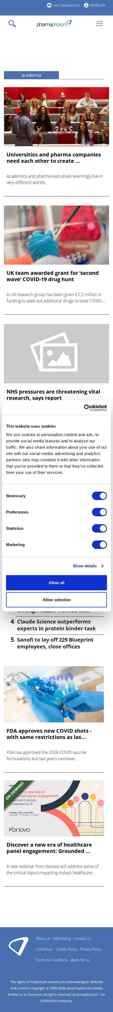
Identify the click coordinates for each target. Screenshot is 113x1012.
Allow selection (57, 599)
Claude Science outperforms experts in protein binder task (56, 625)
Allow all (56, 582)
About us (42, 938)
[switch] (99, 512)
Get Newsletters (66, 5)
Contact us (82, 938)
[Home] (54, 23)
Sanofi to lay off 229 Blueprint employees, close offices (55, 643)
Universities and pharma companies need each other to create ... (54, 157)
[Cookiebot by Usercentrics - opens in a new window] (84, 407)
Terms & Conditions (51, 959)
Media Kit (97, 5)
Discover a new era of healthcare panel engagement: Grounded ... (49, 848)
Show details (85, 566)
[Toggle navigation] (13, 24)
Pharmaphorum (18, 946)
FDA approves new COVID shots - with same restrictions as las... (49, 734)
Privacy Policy (90, 949)
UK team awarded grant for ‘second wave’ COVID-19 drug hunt (53, 276)
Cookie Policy (66, 949)
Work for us (80, 959)
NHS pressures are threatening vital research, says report (53, 395)
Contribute (44, 949)
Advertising (62, 938)
